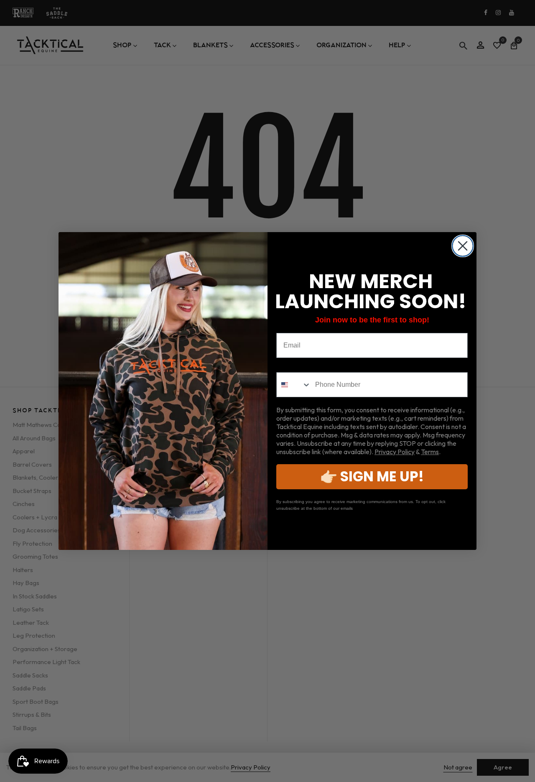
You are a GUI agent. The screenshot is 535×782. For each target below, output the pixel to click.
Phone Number (300, 365)
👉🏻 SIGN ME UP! (372, 476)
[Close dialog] (462, 245)
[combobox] (294, 385)
